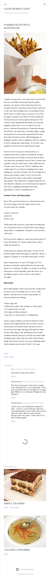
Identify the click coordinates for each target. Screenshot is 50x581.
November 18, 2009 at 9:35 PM (33, 382)
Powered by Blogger (27, 569)
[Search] (44, 3)
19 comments (14, 507)
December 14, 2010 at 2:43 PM (33, 403)
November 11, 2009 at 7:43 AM (25, 369)
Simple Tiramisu (14, 503)
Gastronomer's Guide (17, 8)
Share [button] (6, 353)
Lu (12, 369)
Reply (13, 376)
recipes (11, 357)
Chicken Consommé (17, 549)
